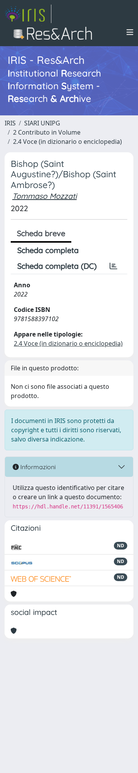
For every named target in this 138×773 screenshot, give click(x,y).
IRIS (10, 123)
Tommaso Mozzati (44, 196)
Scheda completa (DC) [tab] (57, 266)
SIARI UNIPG (42, 123)
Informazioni (37, 467)
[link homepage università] (55, 32)
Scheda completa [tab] (48, 250)
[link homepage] (28, 14)
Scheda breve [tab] (41, 233)
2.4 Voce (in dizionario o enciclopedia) (67, 141)
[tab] (113, 266)
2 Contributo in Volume (46, 132)
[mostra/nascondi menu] (130, 32)
